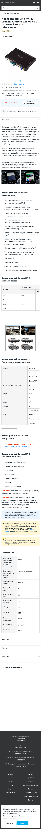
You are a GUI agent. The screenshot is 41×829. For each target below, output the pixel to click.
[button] (20, 80)
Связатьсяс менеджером (29, 102)
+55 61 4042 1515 (20, 753)
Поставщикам (10, 792)
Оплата (4, 648)
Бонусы (30, 800)
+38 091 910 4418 (20, 766)
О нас (10, 778)
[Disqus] (20, 696)
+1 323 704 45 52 (20, 741)
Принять (22, 823)
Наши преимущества (31, 796)
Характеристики (7, 552)
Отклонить (9, 823)
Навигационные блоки (11, 13)
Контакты (10, 774)
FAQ (10, 796)
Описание (5, 120)
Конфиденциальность (30, 785)
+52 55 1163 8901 (20, 747)
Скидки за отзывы (31, 792)
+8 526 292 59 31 (20, 760)
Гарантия (5, 657)
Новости (10, 781)
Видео (10, 789)
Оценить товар (19, 84)
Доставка (5, 639)
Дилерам (31, 789)
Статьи (10, 785)
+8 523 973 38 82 (20, 738)
